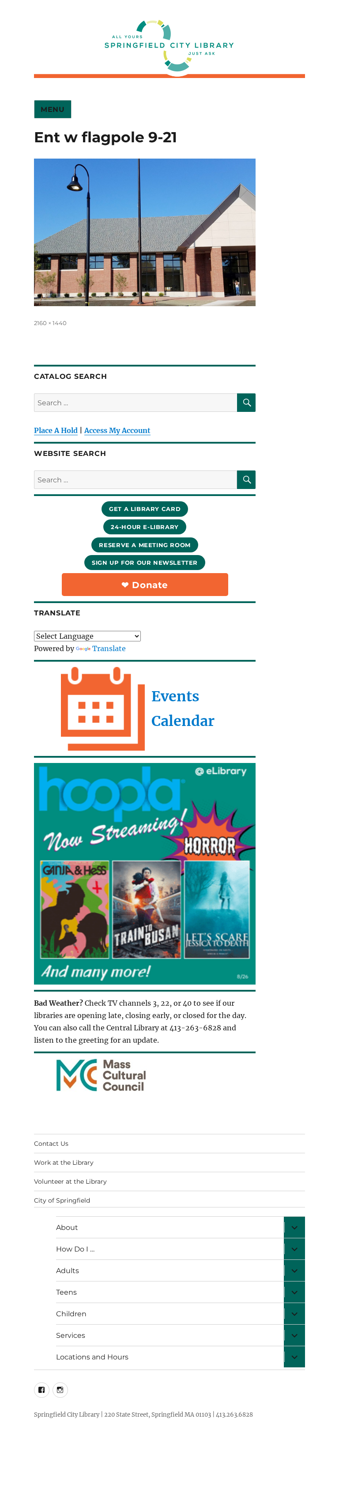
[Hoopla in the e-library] (145, 874)
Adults (67, 1270)
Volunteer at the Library (70, 1181)
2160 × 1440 (50, 322)
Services (70, 1335)
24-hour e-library (144, 526)
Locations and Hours (92, 1357)
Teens (66, 1292)
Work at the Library (64, 1162)
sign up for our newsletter (145, 562)
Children (71, 1314)
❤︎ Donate (144, 585)
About (67, 1227)
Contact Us (51, 1144)
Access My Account (117, 430)
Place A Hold (56, 430)
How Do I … (75, 1249)
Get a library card (145, 508)
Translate (109, 648)
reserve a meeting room (144, 544)
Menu (53, 109)
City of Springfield (62, 1200)
